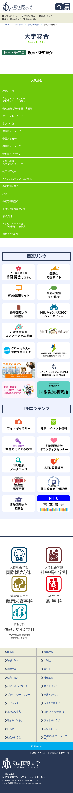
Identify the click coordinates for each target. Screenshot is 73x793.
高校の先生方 (46, 16)
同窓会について (10, 234)
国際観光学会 (51, 729)
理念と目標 (8, 91)
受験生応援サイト (11, 16)
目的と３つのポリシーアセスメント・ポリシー (15, 99)
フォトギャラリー (53, 720)
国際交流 (11, 669)
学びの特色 (8, 123)
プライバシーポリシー (18, 694)
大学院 (47, 660)
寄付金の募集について (14, 209)
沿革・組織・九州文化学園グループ (14, 162)
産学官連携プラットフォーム (56, 737)
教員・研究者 (33, 25)
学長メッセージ (10, 138)
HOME (6, 25)
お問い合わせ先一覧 (17, 686)
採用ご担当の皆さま (12, 19)
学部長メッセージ (11, 153)
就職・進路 (13, 677)
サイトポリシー (52, 686)
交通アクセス (51, 694)
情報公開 (7, 216)
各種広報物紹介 (10, 186)
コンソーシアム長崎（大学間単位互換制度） (15, 225)
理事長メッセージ (11, 131)
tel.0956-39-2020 (10, 780)
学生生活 (48, 669)
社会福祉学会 (14, 737)
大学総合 (19, 25)
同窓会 (10, 729)
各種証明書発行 (10, 201)
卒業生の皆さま (32, 19)
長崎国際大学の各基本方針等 (17, 108)
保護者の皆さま (30, 16)
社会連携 (48, 677)
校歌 (4, 193)
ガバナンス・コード (12, 116)
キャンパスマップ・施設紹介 (17, 178)
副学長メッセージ (11, 146)
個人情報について (37, 753)
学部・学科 (13, 660)
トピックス (13, 703)
